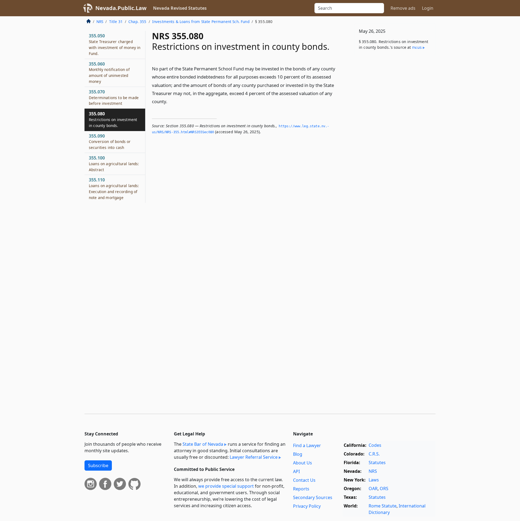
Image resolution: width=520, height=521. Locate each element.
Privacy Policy (307, 506)
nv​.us (417, 47)
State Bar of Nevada (203, 444)
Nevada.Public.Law (121, 8)
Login (427, 8)
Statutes (377, 462)
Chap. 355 (137, 21)
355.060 (109, 72)
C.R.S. (374, 454)
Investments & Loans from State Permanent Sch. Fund (200, 21)
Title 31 (116, 21)
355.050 (114, 44)
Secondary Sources (312, 497)
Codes (375, 445)
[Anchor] (170, 101)
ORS (384, 488)
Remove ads (403, 8)
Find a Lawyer (307, 445)
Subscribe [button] (98, 465)
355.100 (114, 163)
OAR (373, 488)
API (296, 471)
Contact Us (304, 480)
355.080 (113, 119)
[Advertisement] (394, 144)
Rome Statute (382, 506)
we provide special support (226, 486)
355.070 (114, 97)
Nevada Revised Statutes (180, 8)
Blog (297, 454)
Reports (301, 489)
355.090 (110, 141)
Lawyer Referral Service (254, 457)
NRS (99, 21)
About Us (302, 463)
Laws (374, 480)
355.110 (114, 188)
